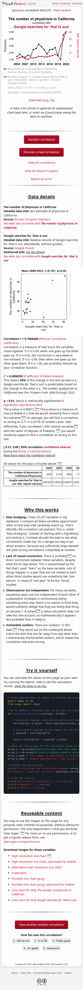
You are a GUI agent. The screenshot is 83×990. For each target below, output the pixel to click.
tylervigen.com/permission (22, 842)
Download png (38, 100)
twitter (68, 973)
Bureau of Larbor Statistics (33, 219)
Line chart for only (44, 900)
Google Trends (24, 248)
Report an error (41, 179)
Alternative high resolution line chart (37, 867)
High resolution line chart (29, 856)
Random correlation (41, 139)
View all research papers (41, 171)
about (55, 3)
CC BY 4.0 (41, 984)
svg (52, 100)
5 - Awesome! (51, 948)
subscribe (77, 3)
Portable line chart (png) (28, 878)
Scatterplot (19, 873)
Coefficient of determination (43, 376)
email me (65, 3)
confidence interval (57, 447)
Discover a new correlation (41, 152)
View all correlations (41, 162)
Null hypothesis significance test (34, 403)
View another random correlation (41, 925)
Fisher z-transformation (34, 451)
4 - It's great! (31, 948)
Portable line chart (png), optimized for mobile (43, 884)
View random (62, 10)
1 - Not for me (21, 940)
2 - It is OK (40, 940)
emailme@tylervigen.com (47, 973)
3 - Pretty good (61, 940)
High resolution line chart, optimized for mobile (44, 862)
